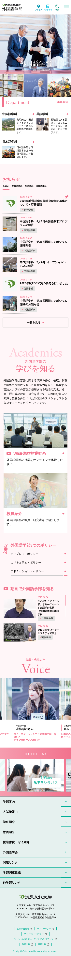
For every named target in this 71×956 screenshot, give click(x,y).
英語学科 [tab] (29, 186)
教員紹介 (9, 832)
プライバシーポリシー (34, 934)
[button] (26, 754)
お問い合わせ (23, 929)
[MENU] (66, 7)
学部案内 (9, 801)
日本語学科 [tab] (41, 186)
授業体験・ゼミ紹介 (16, 842)
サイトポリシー (44, 929)
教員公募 (26, 944)
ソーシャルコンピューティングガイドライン (34, 939)
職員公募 (42, 944)
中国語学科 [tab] (17, 186)
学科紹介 (9, 822)
